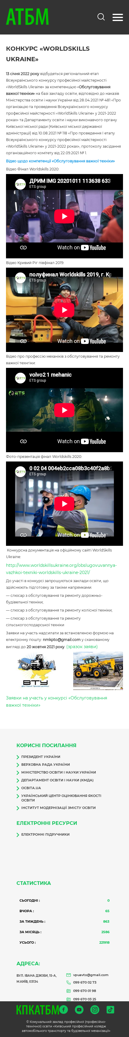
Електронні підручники (45, 834)
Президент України (40, 757)
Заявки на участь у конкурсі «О (40, 698)
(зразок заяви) (82, 646)
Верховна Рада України (45, 764)
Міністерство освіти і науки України (58, 772)
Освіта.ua (31, 788)
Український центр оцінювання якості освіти (61, 798)
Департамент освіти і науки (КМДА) (57, 780)
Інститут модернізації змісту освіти (58, 808)
